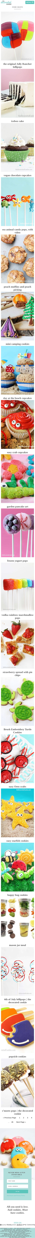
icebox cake (17, 121)
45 (12, 1122)
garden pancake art (17, 506)
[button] (29, 2)
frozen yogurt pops (17, 560)
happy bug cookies (17, 895)
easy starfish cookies (17, 840)
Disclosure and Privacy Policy (16, 1195)
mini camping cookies (17, 344)
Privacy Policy (22, 1229)
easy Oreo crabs (17, 786)
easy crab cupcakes (17, 452)
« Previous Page (9, 1118)
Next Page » (21, 1122)
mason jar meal (17, 945)
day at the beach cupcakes (17, 398)
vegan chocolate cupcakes (17, 175)
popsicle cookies (17, 1056)
